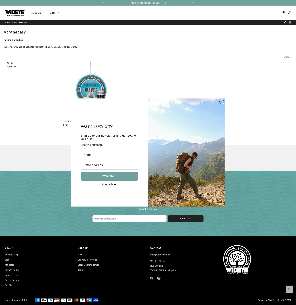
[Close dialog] (222, 102)
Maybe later (109, 184)
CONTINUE (109, 176)
